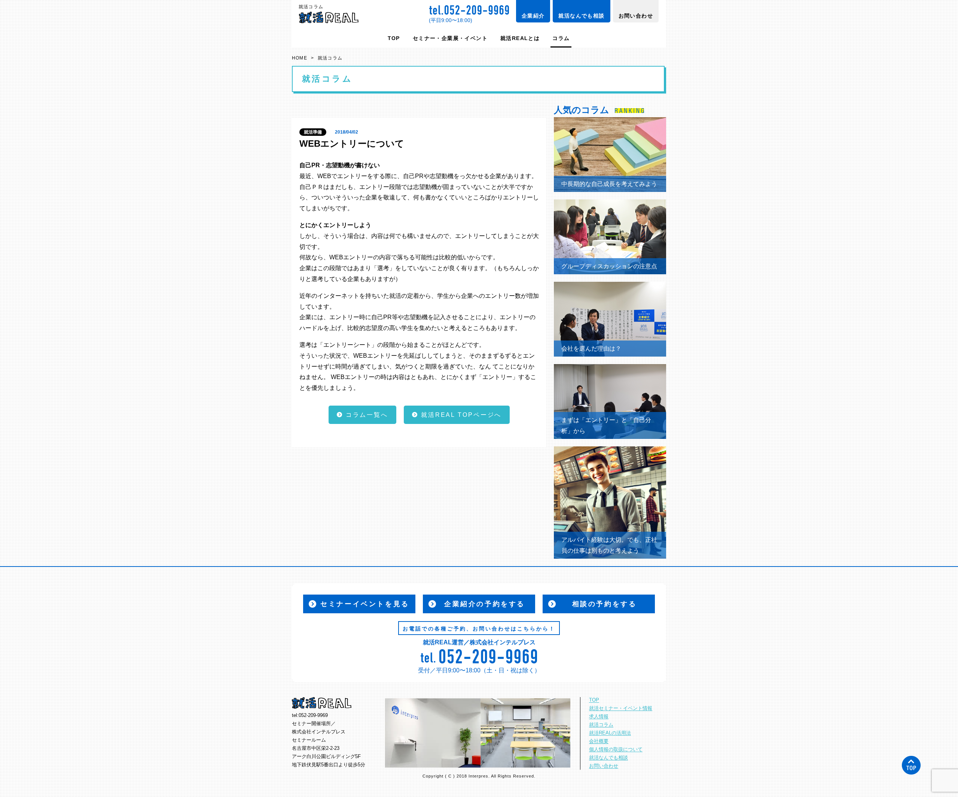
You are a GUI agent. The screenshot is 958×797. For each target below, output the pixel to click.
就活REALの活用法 (610, 733)
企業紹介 (533, 16)
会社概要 (598, 741)
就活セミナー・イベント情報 (620, 708)
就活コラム (601, 724)
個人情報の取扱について (616, 749)
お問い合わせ (636, 16)
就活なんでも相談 (581, 16)
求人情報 (598, 716)
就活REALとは (520, 38)
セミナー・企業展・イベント (450, 38)
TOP (394, 38)
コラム (561, 38)
